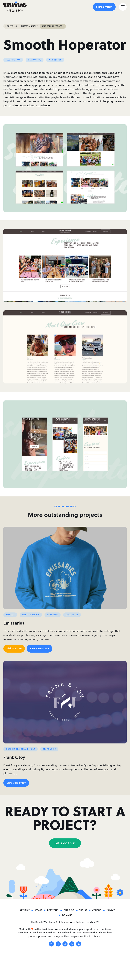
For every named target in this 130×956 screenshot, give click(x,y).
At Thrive (25, 910)
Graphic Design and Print (20, 749)
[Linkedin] (78, 944)
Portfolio (11, 26)
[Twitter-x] (71, 944)
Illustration (13, 59)
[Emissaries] (65, 568)
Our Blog (69, 910)
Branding (52, 614)
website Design (30, 614)
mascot (10, 614)
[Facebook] (58, 944)
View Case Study (39, 648)
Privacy (110, 910)
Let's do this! (65, 842)
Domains (67, 915)
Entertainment (29, 26)
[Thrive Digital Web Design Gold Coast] (15, 7)
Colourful (72, 614)
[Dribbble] (65, 944)
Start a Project (104, 6)
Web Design (55, 59)
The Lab (83, 910)
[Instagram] (51, 944)
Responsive (34, 59)
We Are (38, 910)
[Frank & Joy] (65, 702)
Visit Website (14, 648)
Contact (96, 910)
